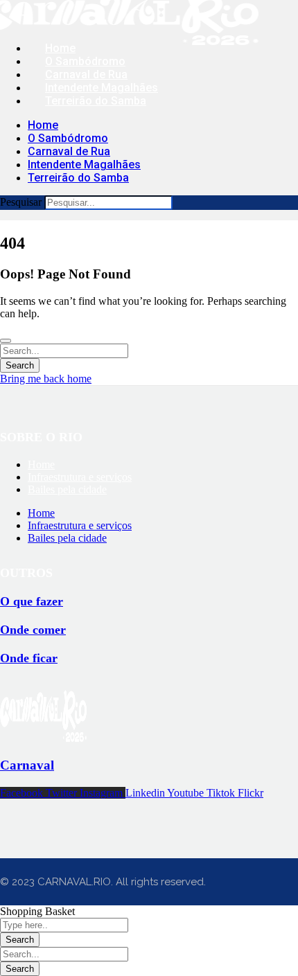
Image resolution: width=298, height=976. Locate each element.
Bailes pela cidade (67, 489)
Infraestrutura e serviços (80, 477)
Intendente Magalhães (101, 87)
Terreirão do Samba (95, 100)
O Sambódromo (85, 61)
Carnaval (27, 765)
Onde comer (33, 630)
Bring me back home (45, 378)
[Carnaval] (43, 738)
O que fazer (31, 601)
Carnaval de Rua (86, 74)
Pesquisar (21, 202)
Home (60, 48)
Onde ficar (29, 658)
